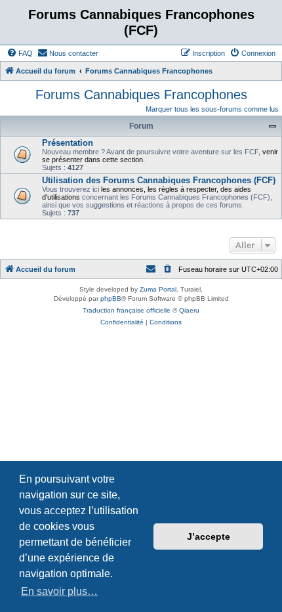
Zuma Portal (158, 289)
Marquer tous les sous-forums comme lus (212, 109)
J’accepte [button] (208, 536)
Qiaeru (189, 310)
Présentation (67, 143)
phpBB (110, 298)
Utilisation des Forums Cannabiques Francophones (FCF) (158, 180)
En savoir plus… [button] (59, 591)
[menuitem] (20, 53)
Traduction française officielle (127, 310)
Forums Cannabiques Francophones (141, 94)
